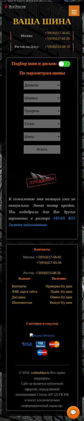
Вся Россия (17, 6)
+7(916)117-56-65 (57, 33)
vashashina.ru (40, 372)
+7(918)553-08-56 (57, 46)
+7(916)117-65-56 (57, 38)
